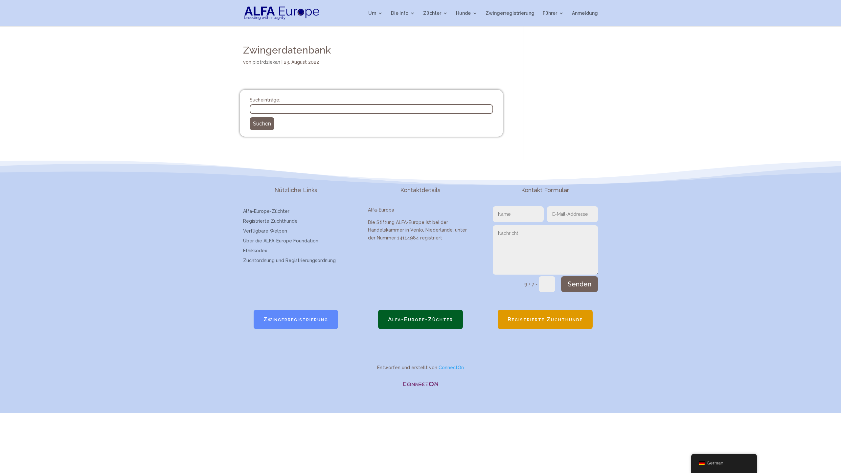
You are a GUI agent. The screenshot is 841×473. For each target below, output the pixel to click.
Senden (579, 284)
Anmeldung (585, 13)
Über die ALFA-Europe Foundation (280, 240)
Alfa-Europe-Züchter (266, 211)
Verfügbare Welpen (265, 231)
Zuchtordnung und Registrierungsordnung (289, 260)
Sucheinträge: (265, 99)
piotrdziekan (266, 62)
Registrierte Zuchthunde (270, 221)
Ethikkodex (255, 250)
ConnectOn (451, 367)
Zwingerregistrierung (510, 13)
